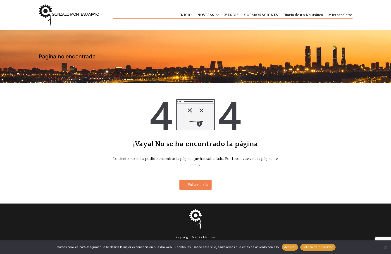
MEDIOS (231, 15)
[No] (385, 247)
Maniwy (209, 237)
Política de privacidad (318, 247)
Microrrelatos (340, 15)
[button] (216, 15)
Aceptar (290, 247)
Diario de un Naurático (303, 15)
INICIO (185, 15)
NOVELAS (205, 15)
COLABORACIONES (261, 15)
